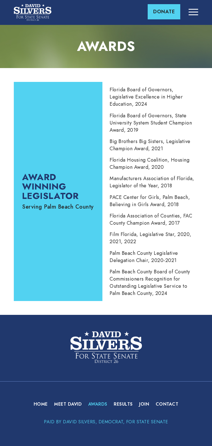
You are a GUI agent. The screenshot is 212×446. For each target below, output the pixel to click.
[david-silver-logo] (32, 12)
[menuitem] (164, 11)
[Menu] (190, 11)
